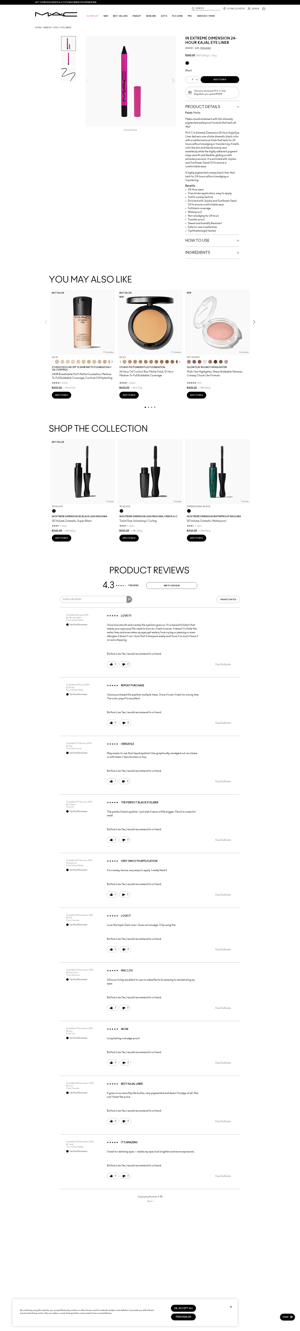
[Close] (231, 1306)
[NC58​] (172, 362)
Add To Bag (219, 80)
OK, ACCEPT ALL (183, 1308)
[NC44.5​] (140, 362)
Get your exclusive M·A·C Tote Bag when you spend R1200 (65, 2)
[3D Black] (54, 511)
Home (38, 28)
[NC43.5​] (130, 362)
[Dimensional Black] (189, 511)
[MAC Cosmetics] (56, 14)
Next (150, 1201)
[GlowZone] (215, 362)
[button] (287, 1317)
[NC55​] (167, 362)
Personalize (183, 1317)
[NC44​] (135, 362)
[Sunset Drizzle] (194, 362)
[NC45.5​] (146, 362)
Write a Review (172, 586)
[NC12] (73, 362)
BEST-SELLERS (120, 16)
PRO (190, 16)
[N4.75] (94, 362)
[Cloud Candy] (200, 362)
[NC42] (124, 362)
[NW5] (62, 362)
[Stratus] (226, 362)
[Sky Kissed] (189, 362)
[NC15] (89, 362)
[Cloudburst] (210, 362)
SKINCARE (151, 16)
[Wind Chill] (205, 362)
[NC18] (105, 362)
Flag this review (223, 664)
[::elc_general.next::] (111, 361)
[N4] (78, 362)
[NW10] (68, 362)
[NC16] (100, 362)
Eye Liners (66, 28)
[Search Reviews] (129, 599)
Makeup (47, 28)
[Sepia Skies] (221, 362)
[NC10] (57, 362)
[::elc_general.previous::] (53, 361)
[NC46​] (151, 362)
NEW (106, 16)
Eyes (55, 28)
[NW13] (84, 362)
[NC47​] (156, 362)
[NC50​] (162, 362)
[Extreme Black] (187, 63)
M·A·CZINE (177, 16)
